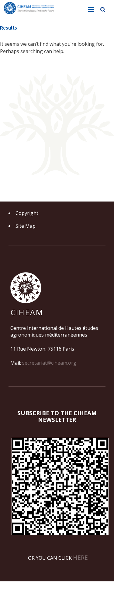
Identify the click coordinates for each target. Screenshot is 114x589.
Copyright (27, 213)
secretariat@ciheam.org (49, 362)
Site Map (26, 226)
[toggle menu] (91, 10)
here (80, 557)
